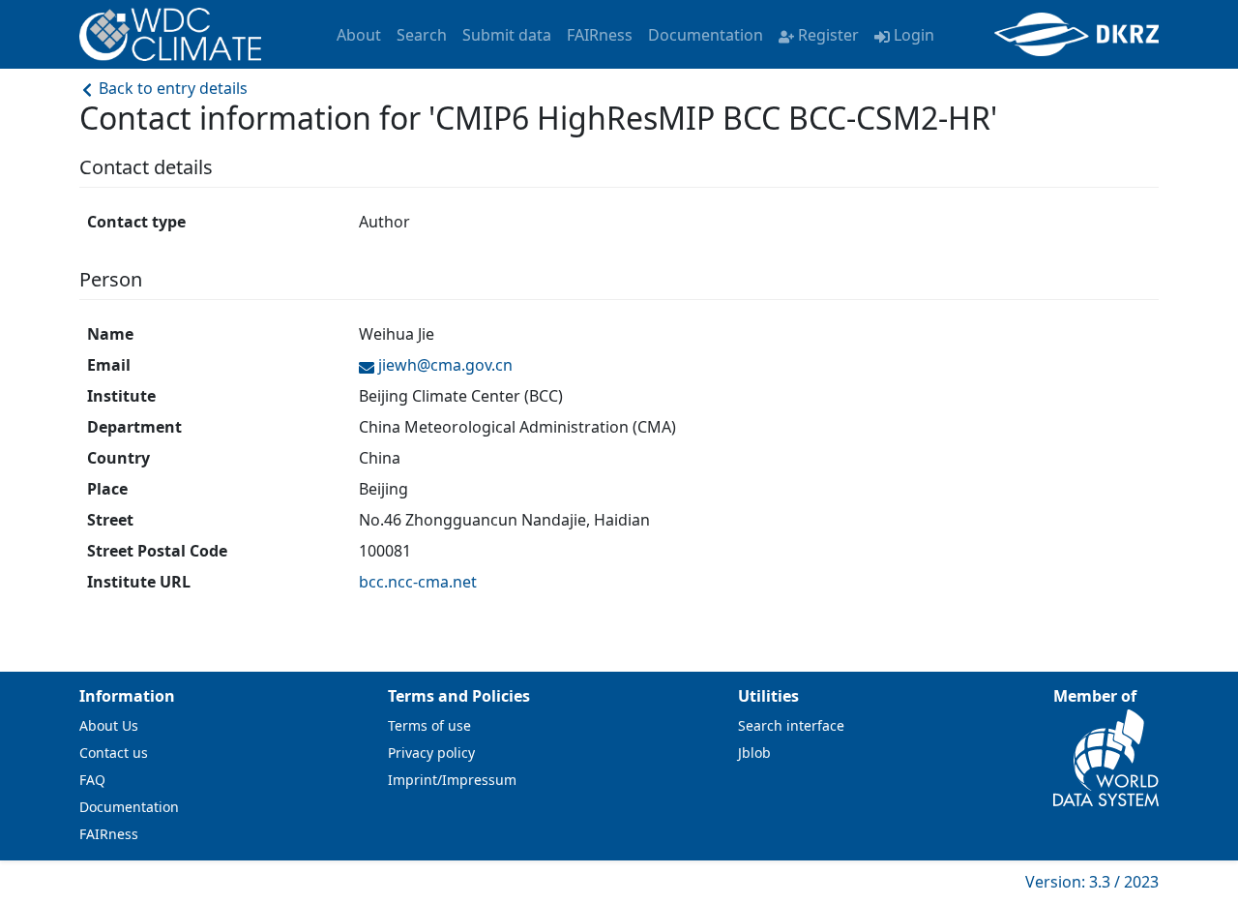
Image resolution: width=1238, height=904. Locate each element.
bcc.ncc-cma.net (418, 581)
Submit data (506, 34)
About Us (108, 725)
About (359, 34)
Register (828, 34)
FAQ (92, 779)
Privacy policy (431, 752)
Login (914, 34)
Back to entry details (171, 88)
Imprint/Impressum (452, 779)
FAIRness (600, 34)
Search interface (791, 725)
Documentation (705, 34)
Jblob (754, 752)
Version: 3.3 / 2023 (1092, 881)
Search (422, 34)
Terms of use (429, 725)
